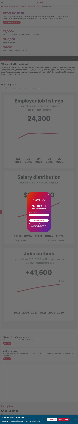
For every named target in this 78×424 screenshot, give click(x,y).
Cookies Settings (52, 419)
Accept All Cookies (63, 419)
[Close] (75, 419)
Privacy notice (36, 225)
